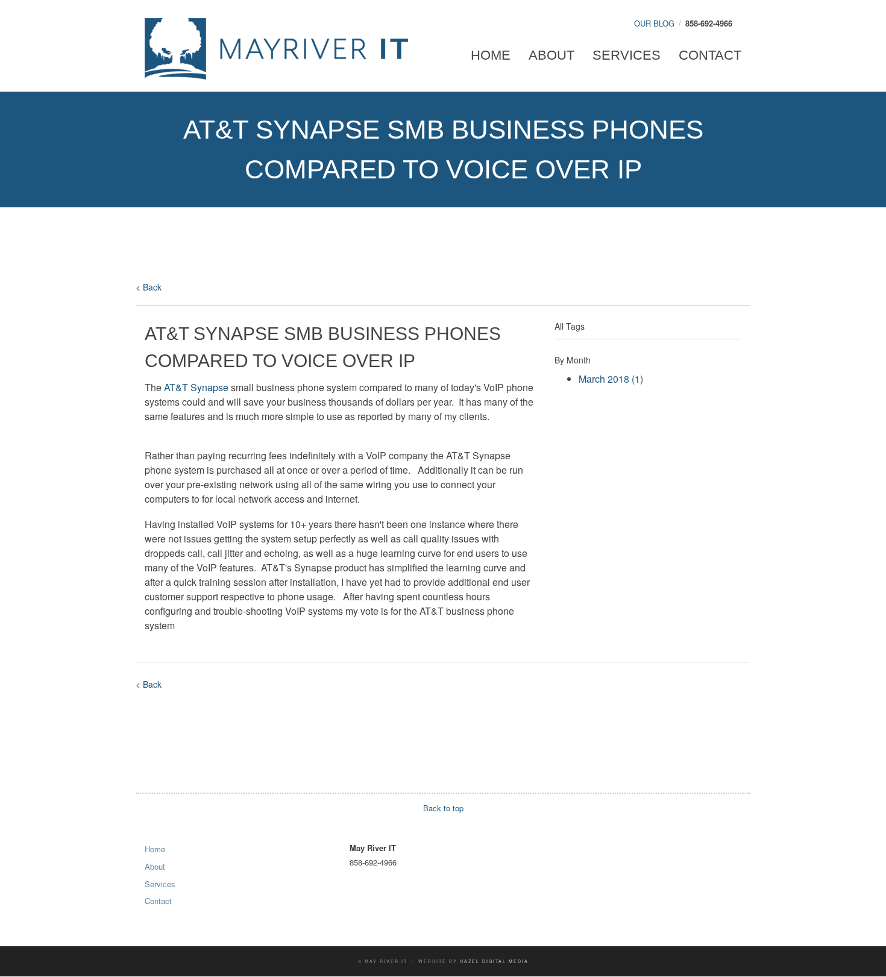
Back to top (443, 808)
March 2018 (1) (611, 379)
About (551, 55)
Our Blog (654, 23)
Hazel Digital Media (494, 961)
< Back (149, 287)
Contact (710, 55)
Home (491, 55)
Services (626, 55)
